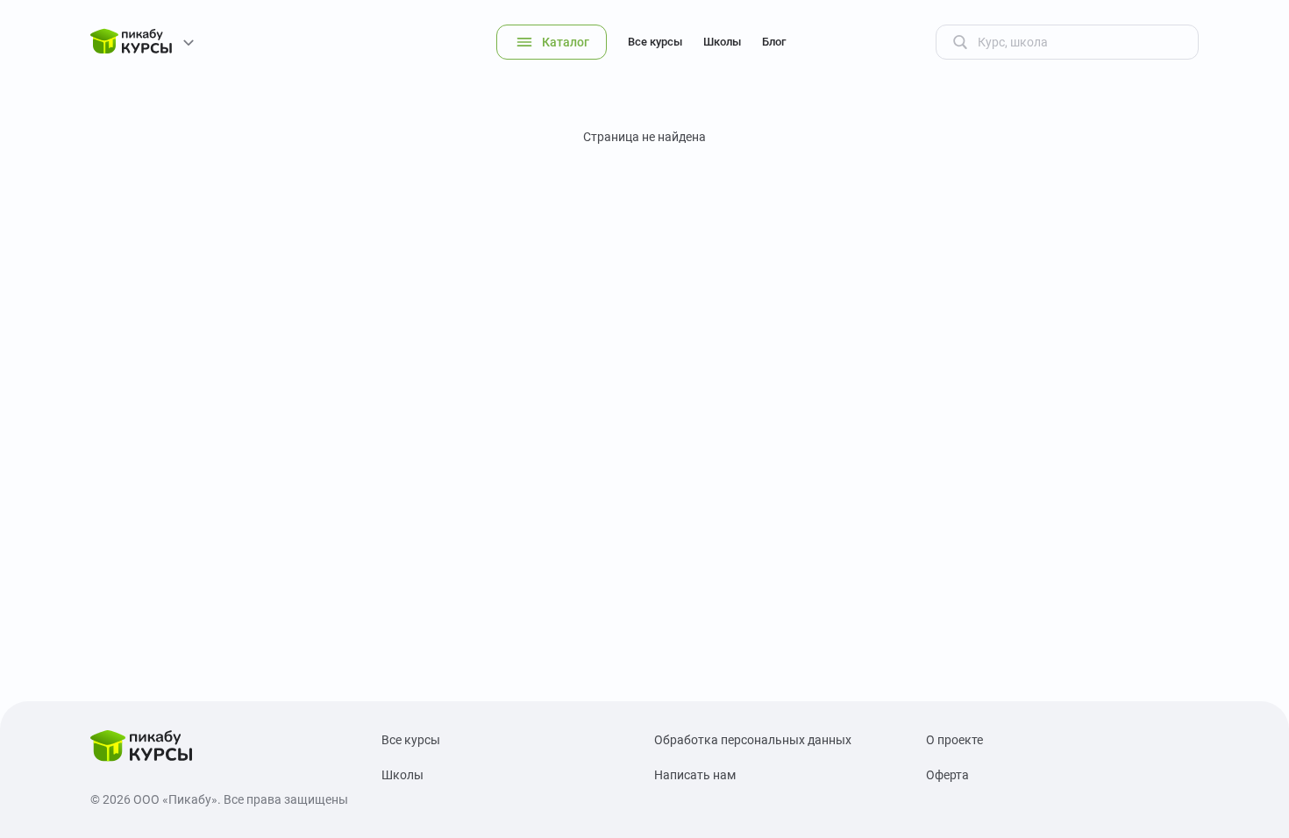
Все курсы (655, 41)
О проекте (954, 740)
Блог (774, 41)
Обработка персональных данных (752, 740)
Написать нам (695, 775)
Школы (722, 41)
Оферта (947, 775)
